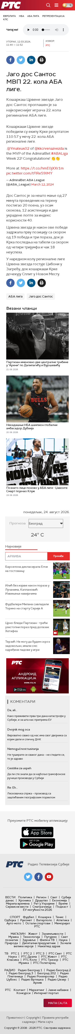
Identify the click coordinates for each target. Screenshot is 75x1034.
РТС (8, 990)
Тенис (59, 917)
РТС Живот (49, 956)
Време (63, 903)
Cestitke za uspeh (19, 768)
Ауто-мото (13, 923)
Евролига (9, 16)
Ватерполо (44, 920)
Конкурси (23, 993)
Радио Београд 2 (58, 970)
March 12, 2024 (42, 184)
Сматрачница (41, 906)
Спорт (15, 917)
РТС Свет (55, 953)
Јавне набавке (58, 990)
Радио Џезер (57, 979)
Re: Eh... (12, 787)
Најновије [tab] (13, 546)
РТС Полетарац (44, 963)
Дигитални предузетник (39, 943)
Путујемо (50, 937)
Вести (10, 897)
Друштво (41, 900)
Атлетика (62, 920)
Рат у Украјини (44, 903)
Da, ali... (12, 710)
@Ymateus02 (18, 148)
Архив (37, 982)
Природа (11, 943)
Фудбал (28, 917)
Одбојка (10, 920)
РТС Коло (30, 960)
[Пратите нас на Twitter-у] (28, 877)
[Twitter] (21, 60)
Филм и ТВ (47, 940)
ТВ (6, 953)
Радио (9, 970)
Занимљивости (52, 934)
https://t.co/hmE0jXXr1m (42, 168)
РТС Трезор (49, 960)
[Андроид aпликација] (37, 675)
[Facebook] (10, 60)
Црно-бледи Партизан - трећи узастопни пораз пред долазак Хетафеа (27, 627)
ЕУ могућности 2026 (37, 910)
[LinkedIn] (31, 60)
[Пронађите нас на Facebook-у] (38, 877)
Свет (53, 897)
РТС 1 (15, 953)
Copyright (33, 1017)
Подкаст (62, 906)
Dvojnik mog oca (18, 729)
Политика (25, 897)
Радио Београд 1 (30, 970)
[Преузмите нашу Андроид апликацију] (37, 843)
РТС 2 (28, 953)
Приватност (15, 1017)
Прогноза (17, 523)
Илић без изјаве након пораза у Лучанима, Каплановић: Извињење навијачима (27, 589)
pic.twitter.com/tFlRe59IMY (29, 173)
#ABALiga (59, 153)
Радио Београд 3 (21, 973)
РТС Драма (29, 956)
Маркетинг (36, 990)
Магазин (18, 934)
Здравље (29, 940)
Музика (13, 937)
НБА (21, 16)
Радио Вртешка (32, 979)
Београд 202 (46, 973)
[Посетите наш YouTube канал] (49, 877)
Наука (63, 940)
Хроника (24, 900)
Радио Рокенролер (40, 976)
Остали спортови (37, 923)
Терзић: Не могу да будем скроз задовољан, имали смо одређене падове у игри (27, 646)
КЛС (5, 19)
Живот (33, 934)
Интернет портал (46, 993)
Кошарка (44, 917)
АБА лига (33, 16)
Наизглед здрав (49, 946)
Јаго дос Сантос (41, 296)
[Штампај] (42, 60)
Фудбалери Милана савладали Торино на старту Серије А (27, 606)
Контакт (19, 990)
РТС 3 (40, 953)
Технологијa (31, 937)
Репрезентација (53, 16)
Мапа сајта (57, 1003)
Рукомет (26, 920)
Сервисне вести (17, 906)
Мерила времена (18, 903)
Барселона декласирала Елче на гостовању (26, 569)
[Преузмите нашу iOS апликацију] (37, 832)
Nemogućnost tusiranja (23, 749)
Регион (41, 897)
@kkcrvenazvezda (49, 148)
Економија (59, 900)
